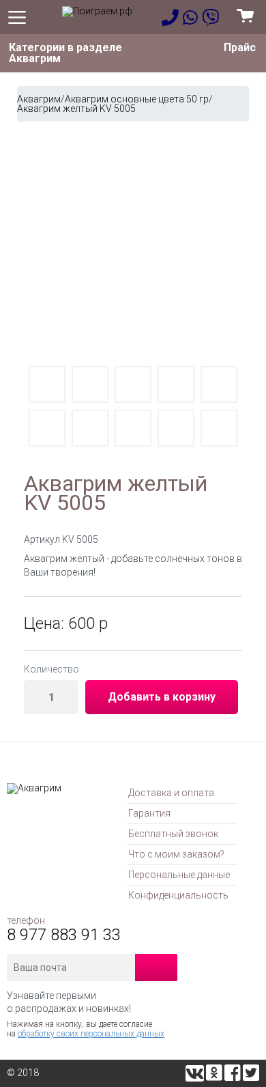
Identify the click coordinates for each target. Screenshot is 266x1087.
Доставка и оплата (171, 792)
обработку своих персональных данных (91, 1034)
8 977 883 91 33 (64, 934)
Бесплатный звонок (173, 833)
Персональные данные (179, 874)
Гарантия (149, 813)
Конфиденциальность (178, 895)
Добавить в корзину (162, 696)
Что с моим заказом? (176, 854)
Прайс (240, 47)
